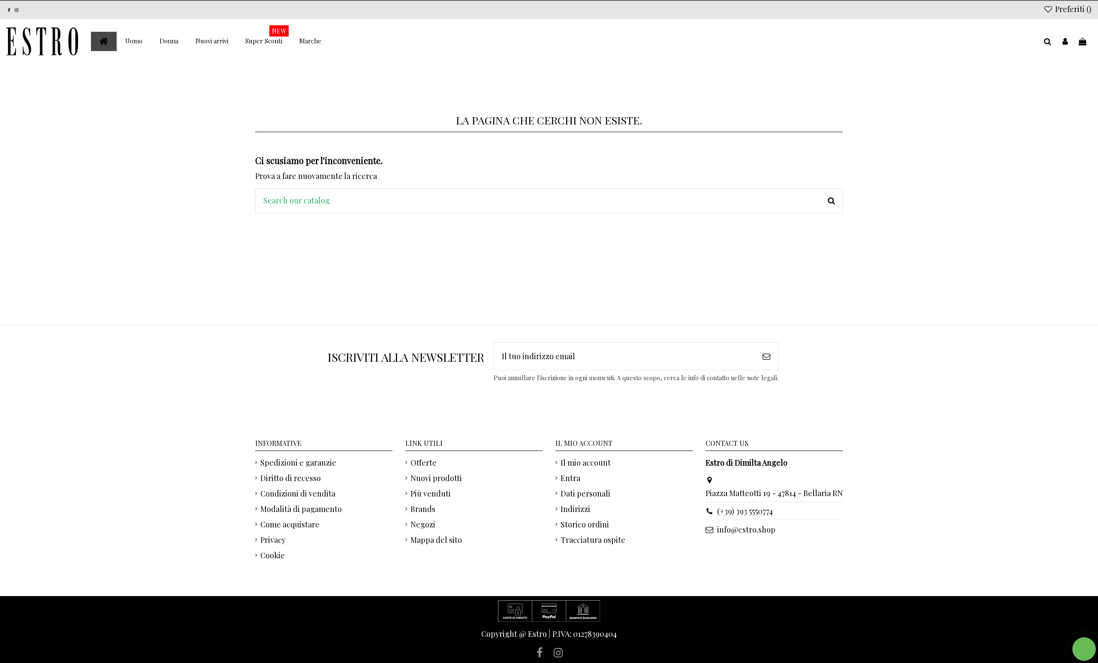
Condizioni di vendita (297, 493)
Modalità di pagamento (301, 509)
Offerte (423, 462)
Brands (422, 509)
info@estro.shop (746, 529)
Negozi (422, 524)
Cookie (272, 555)
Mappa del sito (436, 540)
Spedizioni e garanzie (298, 462)
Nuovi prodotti (436, 478)
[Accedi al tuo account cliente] (1065, 41)
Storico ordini (585, 524)
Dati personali (585, 493)
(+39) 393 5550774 (745, 511)
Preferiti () (1072, 9)
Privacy (273, 540)
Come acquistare (290, 524)
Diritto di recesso (290, 478)
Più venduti (430, 493)
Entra (570, 478)
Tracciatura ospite (593, 540)
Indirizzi (575, 509)
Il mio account (586, 462)
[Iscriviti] (766, 356)
